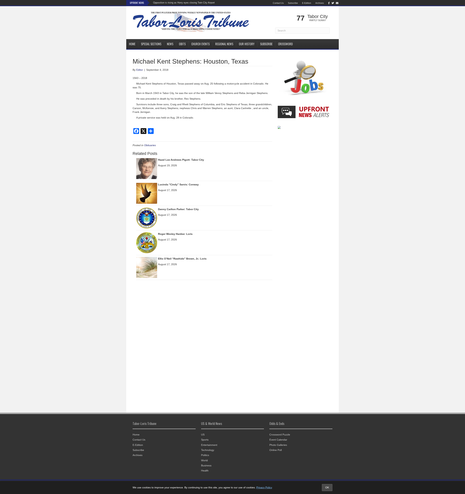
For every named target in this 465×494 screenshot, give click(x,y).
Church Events (200, 44)
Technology (207, 450)
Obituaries (150, 145)
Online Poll (275, 450)
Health (205, 470)
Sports (205, 439)
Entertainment (209, 444)
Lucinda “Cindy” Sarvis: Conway (178, 184)
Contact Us (278, 3)
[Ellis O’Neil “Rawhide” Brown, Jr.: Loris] (146, 267)
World (204, 460)
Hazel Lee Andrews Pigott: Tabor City (181, 159)
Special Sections (151, 44)
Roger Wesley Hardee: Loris (175, 233)
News (170, 44)
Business (206, 465)
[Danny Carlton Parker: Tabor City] (146, 217)
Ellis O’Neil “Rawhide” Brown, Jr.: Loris (182, 258)
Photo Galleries (278, 444)
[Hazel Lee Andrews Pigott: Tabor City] (146, 168)
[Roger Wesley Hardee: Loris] (146, 242)
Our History (246, 44)
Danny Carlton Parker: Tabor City (178, 209)
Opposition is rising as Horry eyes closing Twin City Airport (184, 2)
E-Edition (306, 3)
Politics (205, 455)
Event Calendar (278, 439)
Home (132, 44)
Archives (319, 3)
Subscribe (293, 3)
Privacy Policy (264, 487)
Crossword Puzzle (279, 434)
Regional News (224, 44)
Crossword (285, 44)
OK (327, 487)
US (203, 434)
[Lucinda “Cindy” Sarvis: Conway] (146, 193)
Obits (182, 44)
